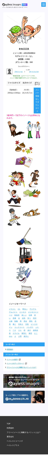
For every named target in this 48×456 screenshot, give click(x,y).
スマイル (16, 333)
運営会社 (10, 437)
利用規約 (10, 349)
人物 (10, 321)
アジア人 (33, 309)
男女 (25, 321)
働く (14, 324)
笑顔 (34, 318)
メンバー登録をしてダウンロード (37, 100)
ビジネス (22, 312)
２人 (20, 330)
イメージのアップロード (15, 363)
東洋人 (26, 336)
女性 (23, 318)
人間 (20, 336)
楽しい (24, 315)
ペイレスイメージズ (15, 441)
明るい (24, 309)
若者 (14, 318)
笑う (29, 318)
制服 (16, 321)
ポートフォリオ (34, 71)
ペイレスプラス (13, 445)
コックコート (19, 327)
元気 (27, 324)
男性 (30, 321)
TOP (8, 424)
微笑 (30, 333)
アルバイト (13, 312)
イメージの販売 (12, 359)
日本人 (20, 324)
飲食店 (16, 315)
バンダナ (30, 327)
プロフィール (19, 71)
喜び (29, 330)
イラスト (12, 309)
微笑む (24, 333)
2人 (19, 309)
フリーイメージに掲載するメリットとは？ (21, 367)
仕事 (30, 315)
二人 (14, 330)
